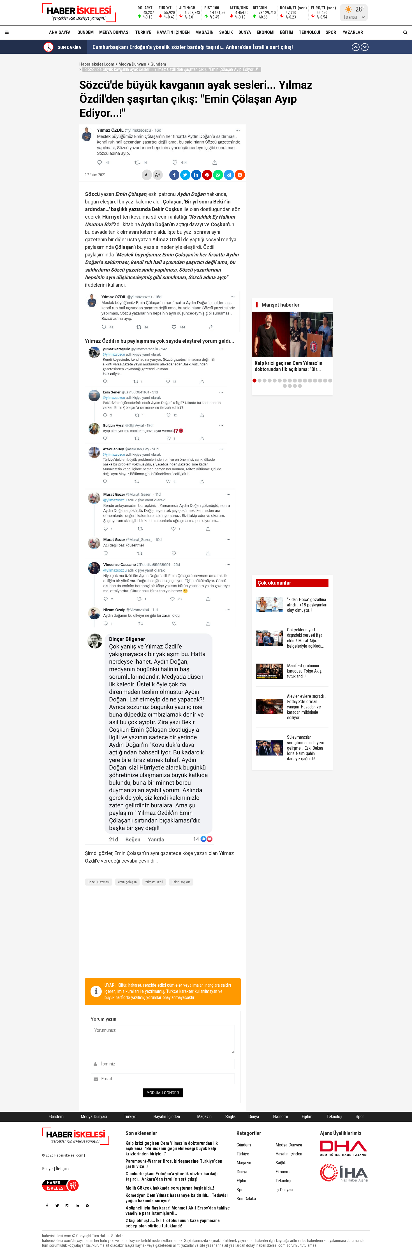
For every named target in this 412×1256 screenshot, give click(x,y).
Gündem (85, 32)
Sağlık (226, 32)
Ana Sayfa (60, 32)
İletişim (62, 1168)
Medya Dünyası (114, 32)
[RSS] (87, 1206)
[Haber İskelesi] (75, 1136)
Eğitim (286, 32)
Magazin (204, 32)
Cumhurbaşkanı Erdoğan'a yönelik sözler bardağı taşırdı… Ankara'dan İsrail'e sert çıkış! (192, 47)
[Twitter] (57, 1206)
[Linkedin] (77, 1206)
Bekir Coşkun (181, 882)
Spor (331, 32)
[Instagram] (67, 1206)
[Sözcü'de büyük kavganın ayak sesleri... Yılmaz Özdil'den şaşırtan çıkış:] (75, 12)
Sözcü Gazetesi (99, 882)
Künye (47, 1168)
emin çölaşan (127, 882)
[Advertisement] (53, 143)
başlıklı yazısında (131, 209)
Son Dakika (246, 1198)
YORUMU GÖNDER (163, 1093)
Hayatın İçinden (173, 32)
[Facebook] (47, 1206)
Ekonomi (265, 32)
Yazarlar (353, 32)
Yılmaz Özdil (154, 882)
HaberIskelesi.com (96, 64)
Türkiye (143, 32)
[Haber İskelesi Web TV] (60, 1189)
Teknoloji (309, 32)
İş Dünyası (284, 1189)
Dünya (245, 32)
